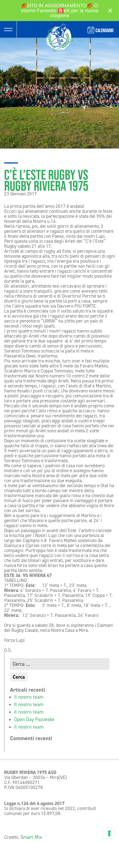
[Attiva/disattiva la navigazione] (8, 29)
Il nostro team (28, 697)
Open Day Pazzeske (34, 719)
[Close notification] (110, 10)
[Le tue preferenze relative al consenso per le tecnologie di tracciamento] (109, 833)
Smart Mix (31, 837)
